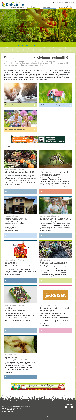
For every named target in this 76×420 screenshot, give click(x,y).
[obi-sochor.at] (38, 139)
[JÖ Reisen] (55, 330)
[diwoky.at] (38, 386)
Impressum (61, 2)
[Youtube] (72, 407)
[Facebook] (66, 407)
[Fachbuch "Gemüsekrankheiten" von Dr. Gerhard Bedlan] (20, 330)
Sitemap (72, 2)
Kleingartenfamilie (65, 7)
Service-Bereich (48, 7)
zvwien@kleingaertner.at (11, 413)
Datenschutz (67, 2)
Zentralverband (32, 7)
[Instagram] (69, 407)
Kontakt (56, 2)
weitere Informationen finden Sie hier (27, 45)
